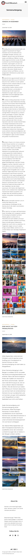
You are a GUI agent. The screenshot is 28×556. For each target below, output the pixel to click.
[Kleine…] (4, 267)
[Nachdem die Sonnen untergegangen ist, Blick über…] (22, 454)
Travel (13, 19)
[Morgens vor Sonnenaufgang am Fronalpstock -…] (22, 469)
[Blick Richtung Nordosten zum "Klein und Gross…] (22, 464)
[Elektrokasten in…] (24, 299)
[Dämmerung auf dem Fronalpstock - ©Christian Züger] (22, 459)
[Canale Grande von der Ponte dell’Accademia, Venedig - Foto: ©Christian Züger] (7, 261)
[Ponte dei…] (4, 277)
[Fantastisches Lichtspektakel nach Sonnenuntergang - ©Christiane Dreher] (10, 462)
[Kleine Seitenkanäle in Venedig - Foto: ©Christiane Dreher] (17, 267)
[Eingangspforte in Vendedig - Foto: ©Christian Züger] (21, 277)
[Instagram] (12, 535)
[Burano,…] (12, 311)
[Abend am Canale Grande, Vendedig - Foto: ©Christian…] (6, 250)
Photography (5, 19)
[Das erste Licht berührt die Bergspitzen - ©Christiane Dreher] (10, 481)
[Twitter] (10, 535)
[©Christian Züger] (21, 444)
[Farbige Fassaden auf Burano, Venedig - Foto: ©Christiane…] (21, 283)
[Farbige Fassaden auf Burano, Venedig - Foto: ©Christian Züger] (17, 299)
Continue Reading (7, 316)
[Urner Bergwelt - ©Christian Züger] (9, 441)
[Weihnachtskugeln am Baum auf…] (18, 272)
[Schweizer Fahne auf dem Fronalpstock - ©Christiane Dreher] (22, 481)
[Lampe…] (8, 283)
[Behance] (15, 535)
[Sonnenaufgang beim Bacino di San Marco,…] (21, 246)
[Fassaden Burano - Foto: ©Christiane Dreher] (22, 294)
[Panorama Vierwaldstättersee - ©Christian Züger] (14, 474)
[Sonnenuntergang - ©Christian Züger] (10, 451)
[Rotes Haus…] (8, 311)
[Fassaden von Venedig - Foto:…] (8, 272)
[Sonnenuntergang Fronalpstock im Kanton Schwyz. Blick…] (21, 438)
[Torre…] (15, 277)
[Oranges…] (7, 305)
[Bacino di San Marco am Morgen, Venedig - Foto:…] (21, 241)
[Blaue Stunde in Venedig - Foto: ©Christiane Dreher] (22, 250)
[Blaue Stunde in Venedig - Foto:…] (14, 255)
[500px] (18, 535)
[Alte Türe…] (4, 283)
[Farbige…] (15, 283)
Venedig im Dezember (10, 21)
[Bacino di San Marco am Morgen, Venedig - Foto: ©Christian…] (6, 235)
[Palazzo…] (24, 267)
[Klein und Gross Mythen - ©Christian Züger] (14, 469)
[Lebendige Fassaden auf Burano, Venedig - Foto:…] (22, 288)
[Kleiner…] (11, 267)
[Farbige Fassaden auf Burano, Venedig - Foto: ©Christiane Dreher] (10, 291)
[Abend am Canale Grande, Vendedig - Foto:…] (6, 255)
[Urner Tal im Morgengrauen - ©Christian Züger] (6, 469)
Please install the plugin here (12, 521)
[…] (24, 261)
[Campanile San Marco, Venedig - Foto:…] (14, 250)
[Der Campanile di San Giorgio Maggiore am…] (14, 235)
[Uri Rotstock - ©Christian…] (22, 474)
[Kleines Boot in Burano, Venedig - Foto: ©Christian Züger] (20, 311)
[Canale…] (8, 267)
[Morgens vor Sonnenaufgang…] (5, 474)
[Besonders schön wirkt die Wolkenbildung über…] (22, 448)
